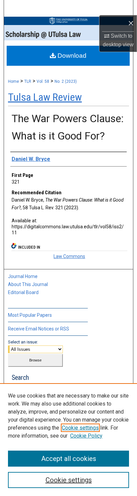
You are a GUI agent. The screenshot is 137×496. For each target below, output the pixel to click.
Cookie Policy (86, 436)
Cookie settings (80, 428)
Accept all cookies (68, 459)
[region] (68, 439)
